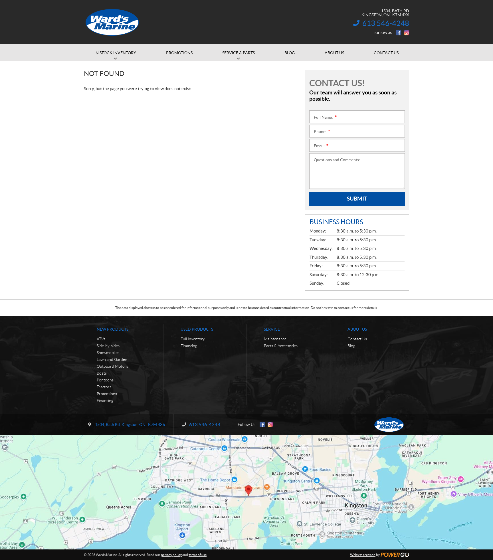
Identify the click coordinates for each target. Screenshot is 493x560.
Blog (351, 345)
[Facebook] (398, 32)
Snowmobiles (108, 352)
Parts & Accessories (281, 345)
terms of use (198, 555)
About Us (357, 329)
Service (272, 329)
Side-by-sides (108, 345)
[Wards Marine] (112, 22)
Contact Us (357, 339)
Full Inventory (193, 339)
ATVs (101, 339)
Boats (102, 373)
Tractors (104, 387)
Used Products (197, 329)
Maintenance (275, 339)
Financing (105, 400)
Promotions (107, 393)
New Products (112, 329)
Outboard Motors (112, 366)
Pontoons (105, 380)
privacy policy (171, 555)
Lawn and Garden (112, 359)
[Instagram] (406, 32)
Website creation (362, 555)
